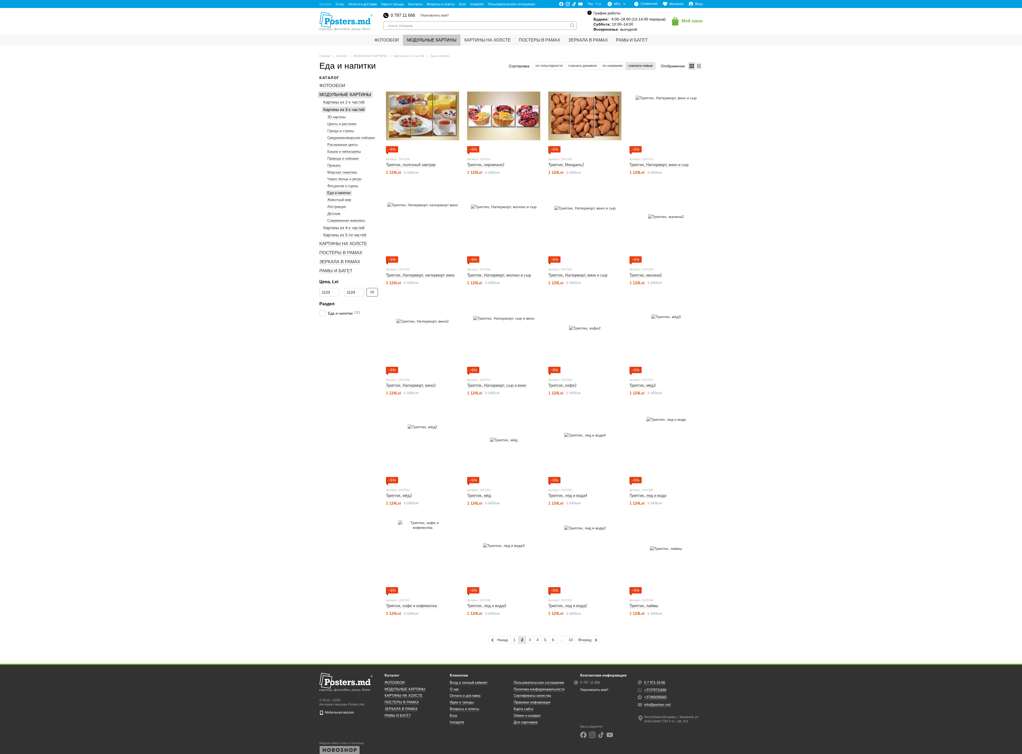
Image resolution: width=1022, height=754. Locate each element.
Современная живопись (346, 221)
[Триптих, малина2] (666, 226)
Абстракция (336, 207)
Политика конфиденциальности (539, 689)
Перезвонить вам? (435, 15)
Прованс (334, 165)
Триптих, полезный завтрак (411, 164)
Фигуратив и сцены (342, 186)
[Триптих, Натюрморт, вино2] (422, 336)
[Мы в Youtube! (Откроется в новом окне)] (580, 4)
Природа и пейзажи (342, 158)
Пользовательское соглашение (511, 4)
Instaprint (477, 4)
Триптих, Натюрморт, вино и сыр (659, 164)
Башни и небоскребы (344, 152)
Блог (462, 4)
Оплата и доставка (362, 4)
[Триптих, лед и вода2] (584, 557)
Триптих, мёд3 (642, 385)
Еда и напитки (338, 193)
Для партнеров (526, 722)
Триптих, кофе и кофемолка (411, 605)
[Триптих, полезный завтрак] (422, 116)
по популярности (549, 66)
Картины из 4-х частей (343, 227)
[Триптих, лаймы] (666, 557)
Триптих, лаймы (643, 605)
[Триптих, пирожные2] (503, 116)
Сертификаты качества (532, 696)
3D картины (336, 117)
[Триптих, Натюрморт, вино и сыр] (666, 116)
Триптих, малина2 (645, 275)
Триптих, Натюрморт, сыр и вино (496, 385)
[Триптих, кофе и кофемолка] (422, 557)
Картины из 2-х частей (343, 102)
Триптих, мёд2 (399, 495)
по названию (613, 66)
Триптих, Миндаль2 (566, 164)
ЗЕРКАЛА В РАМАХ (588, 40)
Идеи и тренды (392, 4)
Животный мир (339, 200)
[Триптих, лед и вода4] (584, 446)
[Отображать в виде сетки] (691, 65)
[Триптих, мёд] (503, 446)
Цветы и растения (341, 124)
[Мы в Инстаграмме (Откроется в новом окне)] (568, 4)
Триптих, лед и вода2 (567, 605)
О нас (340, 4)
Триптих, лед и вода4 (567, 495)
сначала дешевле (582, 66)
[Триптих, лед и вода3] (503, 557)
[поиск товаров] (572, 25)
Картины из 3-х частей (343, 109)
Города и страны (340, 131)
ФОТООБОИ (386, 40)
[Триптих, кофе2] (584, 336)
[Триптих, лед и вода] (666, 446)
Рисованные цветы (342, 145)
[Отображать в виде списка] (698, 65)
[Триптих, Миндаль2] (584, 116)
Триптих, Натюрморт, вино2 (411, 385)
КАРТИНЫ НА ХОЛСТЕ (487, 40)
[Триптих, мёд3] (666, 336)
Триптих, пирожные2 (485, 164)
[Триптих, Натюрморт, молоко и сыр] (503, 226)
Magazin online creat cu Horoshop (341, 743)
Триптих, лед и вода (647, 495)
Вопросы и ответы (441, 4)
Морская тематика (342, 172)
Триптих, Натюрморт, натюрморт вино (420, 275)
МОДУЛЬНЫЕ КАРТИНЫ (431, 40)
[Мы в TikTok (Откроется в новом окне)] (574, 4)
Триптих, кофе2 (562, 385)
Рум (598, 4)
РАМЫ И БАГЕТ (632, 40)
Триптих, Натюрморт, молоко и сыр (499, 275)
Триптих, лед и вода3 (486, 605)
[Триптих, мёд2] (422, 446)
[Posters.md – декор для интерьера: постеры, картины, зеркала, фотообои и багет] (346, 682)
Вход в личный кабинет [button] (469, 683)
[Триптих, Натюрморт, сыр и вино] (503, 336)
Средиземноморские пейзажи (351, 138)
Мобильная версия (339, 712)
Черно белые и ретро (344, 179)
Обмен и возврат (527, 716)
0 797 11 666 (403, 15)
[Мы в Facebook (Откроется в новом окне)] (561, 4)
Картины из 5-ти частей (344, 235)
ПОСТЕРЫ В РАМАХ (539, 40)
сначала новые (640, 66)
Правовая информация (532, 702)
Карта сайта (523, 709)
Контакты (415, 4)
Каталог (325, 4)
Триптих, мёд (479, 495)
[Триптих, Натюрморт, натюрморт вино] (422, 226)
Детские (333, 214)
